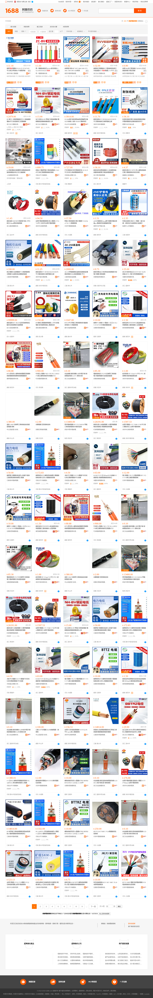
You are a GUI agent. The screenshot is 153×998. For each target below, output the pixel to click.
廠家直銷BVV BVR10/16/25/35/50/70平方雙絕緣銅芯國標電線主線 (104, 120)
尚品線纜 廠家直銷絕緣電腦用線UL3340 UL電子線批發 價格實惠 (105, 782)
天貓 (52, 994)
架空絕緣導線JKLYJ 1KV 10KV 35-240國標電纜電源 (105, 883)
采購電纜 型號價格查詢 (43, 424)
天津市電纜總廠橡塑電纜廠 (71, 226)
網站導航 (113, 991)
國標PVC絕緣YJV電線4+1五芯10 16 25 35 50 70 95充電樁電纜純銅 (105, 324)
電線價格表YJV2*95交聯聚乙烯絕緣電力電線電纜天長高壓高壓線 (104, 375)
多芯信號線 (141, 76)
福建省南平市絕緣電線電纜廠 (67, 954)
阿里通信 (105, 994)
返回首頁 (95, 913)
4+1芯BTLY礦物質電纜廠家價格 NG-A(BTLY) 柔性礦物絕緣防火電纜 (18, 782)
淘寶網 (47, 994)
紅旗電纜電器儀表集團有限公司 (100, 429)
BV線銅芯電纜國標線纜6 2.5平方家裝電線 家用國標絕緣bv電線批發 (47, 324)
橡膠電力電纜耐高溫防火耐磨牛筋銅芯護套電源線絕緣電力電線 (18, 476)
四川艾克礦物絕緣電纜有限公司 (68, 960)
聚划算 (57, 994)
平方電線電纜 (20, 76)
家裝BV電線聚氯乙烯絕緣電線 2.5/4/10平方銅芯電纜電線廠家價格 (47, 171)
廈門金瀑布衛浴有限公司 (113, 957)
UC (115, 994)
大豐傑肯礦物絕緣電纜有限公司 (80, 960)
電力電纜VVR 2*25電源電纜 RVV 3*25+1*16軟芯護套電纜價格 (134, 476)
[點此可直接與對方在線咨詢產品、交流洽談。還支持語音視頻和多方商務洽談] (87, 133)
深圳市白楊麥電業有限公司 (42, 226)
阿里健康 (134, 994)
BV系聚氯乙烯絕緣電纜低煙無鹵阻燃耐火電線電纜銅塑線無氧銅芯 (18, 833)
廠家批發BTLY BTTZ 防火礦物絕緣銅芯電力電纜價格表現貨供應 (134, 171)
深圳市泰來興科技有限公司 (129, 379)
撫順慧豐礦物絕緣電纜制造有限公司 (81, 964)
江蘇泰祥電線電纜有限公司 (13, 277)
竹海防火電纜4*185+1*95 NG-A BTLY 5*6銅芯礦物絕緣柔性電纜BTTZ (47, 375)
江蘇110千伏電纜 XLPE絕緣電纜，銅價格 (47, 731)
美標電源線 (126, 76)
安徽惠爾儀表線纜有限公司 (100, 379)
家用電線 (44, 76)
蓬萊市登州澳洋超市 (136, 960)
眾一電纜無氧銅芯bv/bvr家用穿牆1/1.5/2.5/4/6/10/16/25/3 (47, 69)
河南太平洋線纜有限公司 (42, 175)
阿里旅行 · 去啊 (70, 994)
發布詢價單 (131, 923)
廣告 (29, 71)
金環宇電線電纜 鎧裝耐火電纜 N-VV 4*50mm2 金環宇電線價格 (133, 782)
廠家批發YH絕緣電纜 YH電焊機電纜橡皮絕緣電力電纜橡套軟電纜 (105, 426)
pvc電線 (14, 127)
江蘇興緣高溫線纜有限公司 (71, 277)
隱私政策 (89, 991)
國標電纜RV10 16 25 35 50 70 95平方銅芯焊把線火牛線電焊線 (18, 69)
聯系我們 (106, 991)
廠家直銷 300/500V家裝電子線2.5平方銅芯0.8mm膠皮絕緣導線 (18, 222)
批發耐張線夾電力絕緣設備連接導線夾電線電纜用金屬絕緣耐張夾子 (133, 120)
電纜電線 (38, 76)
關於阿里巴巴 (97, 991)
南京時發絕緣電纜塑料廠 (90, 960)
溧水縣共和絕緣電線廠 (65, 957)
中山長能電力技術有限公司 (13, 429)
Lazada (147, 994)
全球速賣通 (39, 994)
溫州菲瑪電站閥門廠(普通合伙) (115, 960)
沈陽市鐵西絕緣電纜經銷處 (91, 957)
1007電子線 (68, 76)
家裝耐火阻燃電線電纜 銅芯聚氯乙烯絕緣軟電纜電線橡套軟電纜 (105, 731)
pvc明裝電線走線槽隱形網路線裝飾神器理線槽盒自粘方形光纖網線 (18, 171)
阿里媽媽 (79, 994)
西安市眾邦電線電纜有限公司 (71, 429)
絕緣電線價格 (111, 923)
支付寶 (119, 994)
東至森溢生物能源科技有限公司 (128, 964)
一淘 (62, 994)
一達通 (141, 994)
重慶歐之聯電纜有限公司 (129, 175)
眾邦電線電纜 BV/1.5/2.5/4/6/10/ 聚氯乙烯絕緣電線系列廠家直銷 (76, 426)
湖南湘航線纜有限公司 (42, 328)
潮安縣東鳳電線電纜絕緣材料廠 (80, 957)
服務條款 (82, 991)
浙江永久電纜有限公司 (100, 73)
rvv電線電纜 (106, 76)
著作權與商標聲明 (64, 991)
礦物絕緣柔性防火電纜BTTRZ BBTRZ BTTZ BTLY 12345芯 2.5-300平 (76, 782)
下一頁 (93, 906)
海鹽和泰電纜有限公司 (129, 277)
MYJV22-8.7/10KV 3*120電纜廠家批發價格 (104, 833)
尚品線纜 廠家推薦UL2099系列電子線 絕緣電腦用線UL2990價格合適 (18, 731)
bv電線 (50, 76)
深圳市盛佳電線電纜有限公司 (42, 277)
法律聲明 (74, 991)
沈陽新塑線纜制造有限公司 (100, 328)
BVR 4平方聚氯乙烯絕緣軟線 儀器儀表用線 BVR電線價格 (76, 324)
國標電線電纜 (11, 76)
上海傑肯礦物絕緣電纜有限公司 (68, 964)
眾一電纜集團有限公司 (42, 73)
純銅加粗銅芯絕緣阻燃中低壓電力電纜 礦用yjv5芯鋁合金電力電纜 (47, 883)
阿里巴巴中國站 (30, 994)
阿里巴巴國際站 (18, 994)
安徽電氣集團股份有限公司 (100, 277)
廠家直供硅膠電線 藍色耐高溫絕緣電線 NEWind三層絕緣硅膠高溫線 (134, 680)
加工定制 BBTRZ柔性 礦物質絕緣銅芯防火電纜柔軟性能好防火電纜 (134, 731)
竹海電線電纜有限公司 (42, 379)
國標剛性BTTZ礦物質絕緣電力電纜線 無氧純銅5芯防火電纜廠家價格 (47, 476)
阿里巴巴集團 (7, 994)
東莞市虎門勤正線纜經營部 (100, 226)
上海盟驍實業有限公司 (13, 175)
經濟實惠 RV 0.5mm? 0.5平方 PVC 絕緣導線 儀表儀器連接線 (133, 375)
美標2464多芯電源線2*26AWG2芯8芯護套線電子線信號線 (134, 69)
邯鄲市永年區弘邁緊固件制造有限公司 (129, 124)
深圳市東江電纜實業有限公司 (13, 73)
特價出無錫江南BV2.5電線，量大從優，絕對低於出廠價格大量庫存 (133, 222)
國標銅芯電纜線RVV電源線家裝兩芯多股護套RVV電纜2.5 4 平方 (105, 69)
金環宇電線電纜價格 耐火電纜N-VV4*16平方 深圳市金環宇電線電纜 (47, 222)
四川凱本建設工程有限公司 (138, 964)
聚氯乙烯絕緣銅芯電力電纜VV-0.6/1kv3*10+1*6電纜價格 (76, 222)
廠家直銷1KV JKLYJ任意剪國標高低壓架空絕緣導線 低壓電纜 (18, 324)
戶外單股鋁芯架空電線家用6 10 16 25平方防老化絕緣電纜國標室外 (76, 171)
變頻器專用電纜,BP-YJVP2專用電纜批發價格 (47, 782)
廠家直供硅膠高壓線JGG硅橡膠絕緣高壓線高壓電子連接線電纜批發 (104, 171)
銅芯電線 (20, 127)
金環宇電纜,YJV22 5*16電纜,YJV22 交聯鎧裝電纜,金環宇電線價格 (18, 883)
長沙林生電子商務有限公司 (138, 957)
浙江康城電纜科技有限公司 (13, 226)
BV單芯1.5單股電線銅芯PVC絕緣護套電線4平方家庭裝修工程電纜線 (19, 120)
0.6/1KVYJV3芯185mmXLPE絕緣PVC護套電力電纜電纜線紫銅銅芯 (105, 476)
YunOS (98, 994)
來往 (124, 994)
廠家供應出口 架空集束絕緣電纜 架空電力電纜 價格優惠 (105, 273)
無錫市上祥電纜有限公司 (129, 226)
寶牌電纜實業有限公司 (13, 379)
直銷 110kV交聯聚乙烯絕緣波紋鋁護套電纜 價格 (18, 426)
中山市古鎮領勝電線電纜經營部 (71, 124)
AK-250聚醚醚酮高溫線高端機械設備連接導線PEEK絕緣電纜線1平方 (76, 273)
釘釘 (128, 994)
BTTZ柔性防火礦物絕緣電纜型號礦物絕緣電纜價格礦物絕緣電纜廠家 (18, 375)
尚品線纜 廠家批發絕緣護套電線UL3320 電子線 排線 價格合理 (134, 833)
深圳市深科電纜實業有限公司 (100, 124)
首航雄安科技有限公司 (112, 954)
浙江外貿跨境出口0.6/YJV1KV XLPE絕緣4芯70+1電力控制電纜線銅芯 (134, 273)
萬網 (110, 994)
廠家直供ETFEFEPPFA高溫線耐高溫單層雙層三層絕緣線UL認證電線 (133, 324)
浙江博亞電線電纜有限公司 (100, 175)
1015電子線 (76, 76)
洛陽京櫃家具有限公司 (112, 964)
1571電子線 (84, 76)
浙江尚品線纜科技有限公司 (71, 379)
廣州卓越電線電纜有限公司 (71, 328)
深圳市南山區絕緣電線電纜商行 (80, 954)
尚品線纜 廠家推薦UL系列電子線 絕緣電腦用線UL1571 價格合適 (76, 375)
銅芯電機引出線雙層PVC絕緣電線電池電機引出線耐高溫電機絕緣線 (18, 273)
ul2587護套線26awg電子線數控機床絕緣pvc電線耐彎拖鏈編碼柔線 (105, 222)
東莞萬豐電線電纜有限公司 (129, 328)
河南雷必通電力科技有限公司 (71, 175)
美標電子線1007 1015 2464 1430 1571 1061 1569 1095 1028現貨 (76, 69)
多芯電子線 (133, 76)
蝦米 (84, 994)
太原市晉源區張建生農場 (125, 957)
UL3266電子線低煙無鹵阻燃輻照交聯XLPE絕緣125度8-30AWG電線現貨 (76, 120)
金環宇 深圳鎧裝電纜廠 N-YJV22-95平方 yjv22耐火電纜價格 (76, 731)
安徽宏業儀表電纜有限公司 (42, 429)
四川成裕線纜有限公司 (13, 328)
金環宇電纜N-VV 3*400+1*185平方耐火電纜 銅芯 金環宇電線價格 (134, 426)
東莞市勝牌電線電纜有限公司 (71, 73)
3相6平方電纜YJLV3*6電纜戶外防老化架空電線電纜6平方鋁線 (76, 476)
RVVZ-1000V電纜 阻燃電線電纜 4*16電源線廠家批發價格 (134, 883)
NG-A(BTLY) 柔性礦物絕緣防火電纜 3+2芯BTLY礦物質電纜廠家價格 (47, 833)
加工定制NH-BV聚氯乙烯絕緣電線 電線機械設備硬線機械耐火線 (47, 120)
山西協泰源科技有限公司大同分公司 (129, 954)
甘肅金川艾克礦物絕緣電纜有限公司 (94, 964)
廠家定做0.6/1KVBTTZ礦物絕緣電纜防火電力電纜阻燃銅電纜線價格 (76, 883)
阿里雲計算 (91, 994)
